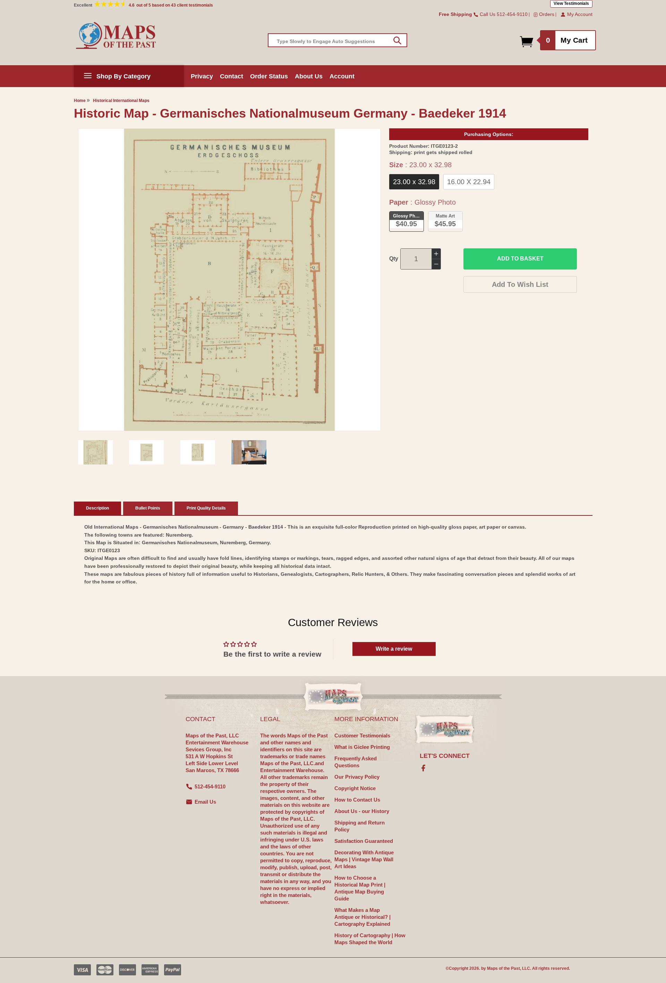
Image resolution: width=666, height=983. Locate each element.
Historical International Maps (121, 100)
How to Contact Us (357, 800)
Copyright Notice (355, 788)
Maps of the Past (503, 968)
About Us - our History (361, 811)
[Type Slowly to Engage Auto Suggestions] (397, 40)
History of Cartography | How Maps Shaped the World (369, 938)
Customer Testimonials (362, 735)
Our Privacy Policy (356, 777)
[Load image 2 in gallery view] (146, 452)
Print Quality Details (206, 508)
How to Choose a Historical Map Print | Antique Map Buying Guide (359, 888)
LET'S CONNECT (445, 755)
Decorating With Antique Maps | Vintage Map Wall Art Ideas (364, 859)
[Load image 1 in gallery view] (95, 452)
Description (97, 508)
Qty (393, 259)
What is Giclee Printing (362, 747)
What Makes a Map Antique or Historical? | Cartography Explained (362, 917)
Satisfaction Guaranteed (363, 841)
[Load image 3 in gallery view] (197, 452)
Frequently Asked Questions (355, 761)
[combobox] (337, 40)
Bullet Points (147, 508)
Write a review (394, 649)
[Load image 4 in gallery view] (249, 452)
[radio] (414, 181)
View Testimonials (571, 3)
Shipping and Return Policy (359, 826)
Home (80, 100)
